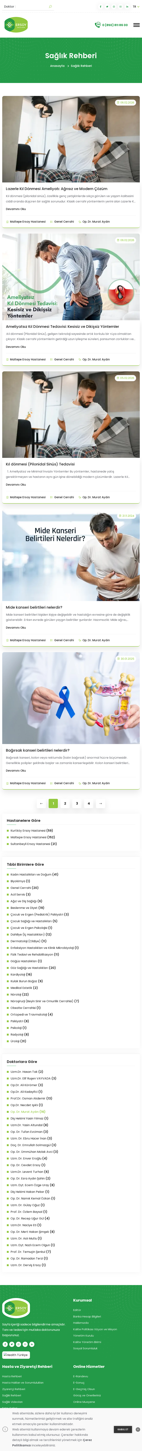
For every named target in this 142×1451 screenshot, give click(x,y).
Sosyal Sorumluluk (85, 1348)
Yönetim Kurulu (83, 1335)
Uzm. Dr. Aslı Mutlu (26, 1238)
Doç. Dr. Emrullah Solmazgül (33, 1145)
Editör (77, 1310)
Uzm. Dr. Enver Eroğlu (29, 1158)
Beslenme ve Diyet (27, 908)
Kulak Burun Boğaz (27, 981)
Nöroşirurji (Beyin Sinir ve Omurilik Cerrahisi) (45, 1001)
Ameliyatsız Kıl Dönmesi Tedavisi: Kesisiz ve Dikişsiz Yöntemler (62, 326)
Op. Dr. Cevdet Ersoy (28, 1165)
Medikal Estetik (24, 988)
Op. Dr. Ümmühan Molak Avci (34, 1152)
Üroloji (18, 1041)
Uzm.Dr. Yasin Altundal (29, 1125)
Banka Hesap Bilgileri (87, 1316)
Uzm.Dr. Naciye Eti (26, 1225)
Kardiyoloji (21, 974)
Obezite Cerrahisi (26, 1008)
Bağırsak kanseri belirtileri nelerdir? (38, 750)
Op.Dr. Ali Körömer (27, 1085)
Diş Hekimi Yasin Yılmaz (29, 1118)
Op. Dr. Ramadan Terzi (29, 1258)
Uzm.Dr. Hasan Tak (27, 1072)
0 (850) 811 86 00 (115, 25)
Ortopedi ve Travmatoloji (32, 1014)
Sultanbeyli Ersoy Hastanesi (34, 844)
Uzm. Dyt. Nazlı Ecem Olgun (33, 1245)
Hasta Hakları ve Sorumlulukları (22, 1383)
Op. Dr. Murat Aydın (96, 222)
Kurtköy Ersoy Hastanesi (32, 830)
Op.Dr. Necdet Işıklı (27, 1105)
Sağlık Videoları (12, 1402)
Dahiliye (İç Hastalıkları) (31, 934)
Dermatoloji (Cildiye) (29, 941)
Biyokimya (20, 881)
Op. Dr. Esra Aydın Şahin (30, 1178)
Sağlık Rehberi (81, 66)
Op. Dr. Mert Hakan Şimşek (33, 1232)
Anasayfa (57, 66)
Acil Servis (21, 894)
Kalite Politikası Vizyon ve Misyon (95, 1329)
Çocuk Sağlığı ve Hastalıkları (34, 921)
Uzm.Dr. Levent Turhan (30, 1172)
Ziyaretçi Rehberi (13, 1389)
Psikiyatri (20, 1021)
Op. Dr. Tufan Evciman (29, 1132)
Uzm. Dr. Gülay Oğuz (28, 1205)
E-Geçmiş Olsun (84, 1389)
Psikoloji (19, 1028)
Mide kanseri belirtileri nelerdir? (34, 607)
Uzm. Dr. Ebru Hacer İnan (31, 1138)
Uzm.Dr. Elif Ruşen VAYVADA (33, 1078)
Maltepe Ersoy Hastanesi (28, 222)
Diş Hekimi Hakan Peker (30, 1192)
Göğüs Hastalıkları (26, 961)
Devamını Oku (16, 209)
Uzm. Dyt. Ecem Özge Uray (33, 1185)
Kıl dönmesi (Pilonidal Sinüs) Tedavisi (40, 464)
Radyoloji (20, 1034)
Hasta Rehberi (12, 1376)
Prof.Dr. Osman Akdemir (31, 1098)
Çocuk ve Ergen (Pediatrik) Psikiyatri (40, 914)
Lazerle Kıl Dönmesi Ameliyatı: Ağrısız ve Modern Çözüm (56, 188)
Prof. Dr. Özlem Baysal (29, 1212)
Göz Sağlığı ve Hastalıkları (33, 968)
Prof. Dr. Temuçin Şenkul (31, 1252)
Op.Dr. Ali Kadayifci (27, 1092)
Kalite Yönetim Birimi (87, 1342)
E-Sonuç (78, 1383)
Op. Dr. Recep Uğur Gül (30, 1218)
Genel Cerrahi (64, 222)
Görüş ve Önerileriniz (87, 1395)
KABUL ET (123, 1429)
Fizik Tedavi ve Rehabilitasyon (35, 954)
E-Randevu (80, 1376)
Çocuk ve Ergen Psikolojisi (31, 928)
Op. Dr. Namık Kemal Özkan (33, 1198)
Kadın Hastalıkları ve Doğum (34, 874)
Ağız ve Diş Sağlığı (26, 901)
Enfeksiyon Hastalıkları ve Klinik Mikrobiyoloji (45, 948)
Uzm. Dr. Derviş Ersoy (28, 1265)
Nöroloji (20, 994)
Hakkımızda (81, 1323)
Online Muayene (84, 1402)
